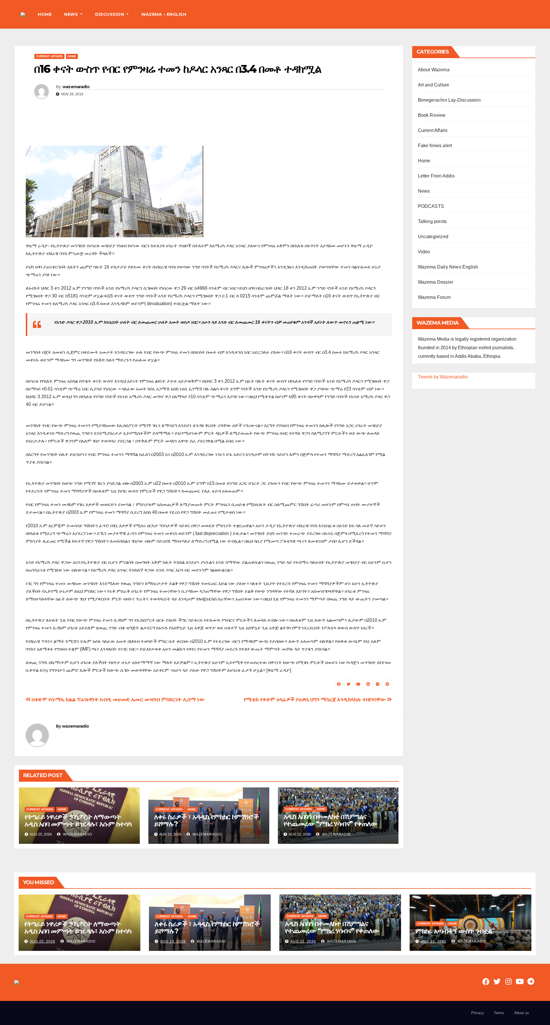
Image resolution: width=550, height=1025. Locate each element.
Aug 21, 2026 (433, 941)
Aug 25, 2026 (42, 941)
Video (424, 251)
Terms (499, 1013)
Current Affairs (49, 56)
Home (72, 56)
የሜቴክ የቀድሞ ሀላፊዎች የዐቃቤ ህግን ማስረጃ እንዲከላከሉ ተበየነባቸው (315, 699)
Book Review (432, 115)
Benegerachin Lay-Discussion (449, 100)
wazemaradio (75, 86)
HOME (45, 14)
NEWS (71, 14)
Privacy (477, 1013)
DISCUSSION (110, 14)
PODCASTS (431, 206)
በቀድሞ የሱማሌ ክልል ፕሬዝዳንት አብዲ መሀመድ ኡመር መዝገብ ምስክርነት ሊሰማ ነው (118, 699)
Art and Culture (433, 84)
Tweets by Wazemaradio (443, 376)
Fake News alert (435, 145)
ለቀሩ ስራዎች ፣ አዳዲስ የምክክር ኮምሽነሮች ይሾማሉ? (206, 820)
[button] (531, 14)
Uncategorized (433, 236)
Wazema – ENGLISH (163, 14)
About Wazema (433, 69)
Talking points (432, 221)
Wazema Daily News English (448, 266)
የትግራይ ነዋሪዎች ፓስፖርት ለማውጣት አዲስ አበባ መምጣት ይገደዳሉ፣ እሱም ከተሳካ (78, 820)
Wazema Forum (434, 297)
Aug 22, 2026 (303, 941)
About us (521, 1013)
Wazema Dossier (435, 282)
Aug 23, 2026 (173, 941)
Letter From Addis (436, 175)
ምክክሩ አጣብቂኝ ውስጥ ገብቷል (453, 931)
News (424, 191)
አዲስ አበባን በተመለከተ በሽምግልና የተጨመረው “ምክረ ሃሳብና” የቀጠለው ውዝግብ (330, 823)
